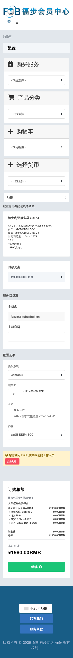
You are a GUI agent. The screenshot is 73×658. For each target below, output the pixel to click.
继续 (35, 567)
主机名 (12, 306)
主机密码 (14, 327)
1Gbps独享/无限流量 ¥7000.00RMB (34, 416)
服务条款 (36, 629)
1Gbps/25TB (21, 410)
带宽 (10, 404)
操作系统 (13, 366)
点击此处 (11, 461)
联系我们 (36, 618)
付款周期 (14, 267)
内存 (10, 426)
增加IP (12, 385)
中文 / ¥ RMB (38, 608)
